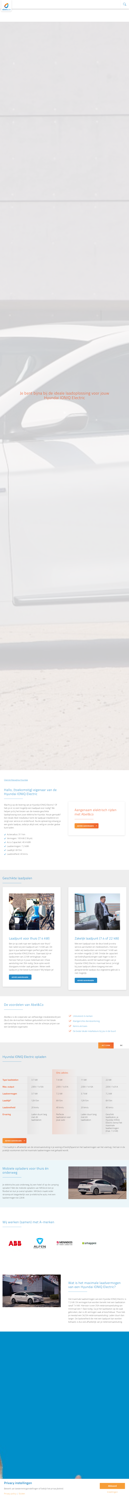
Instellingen (112, 1492)
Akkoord (112, 1486)
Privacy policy (10, 1494)
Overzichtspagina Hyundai (16, 780)
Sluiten (22, 1494)
